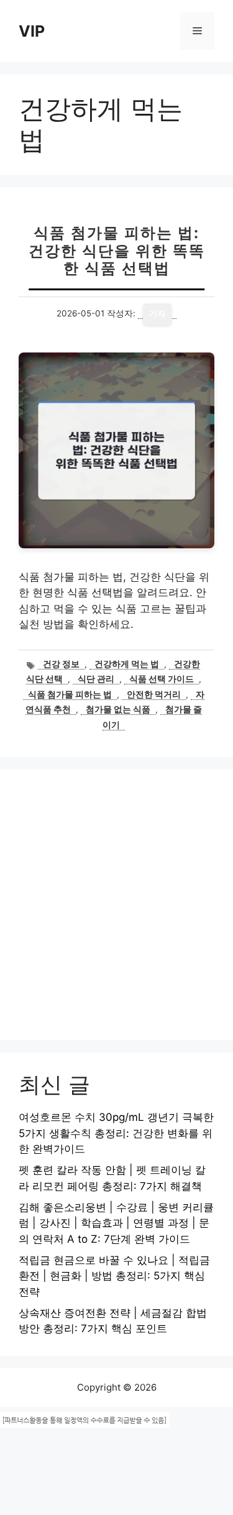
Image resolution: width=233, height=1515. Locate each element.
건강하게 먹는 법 (126, 664)
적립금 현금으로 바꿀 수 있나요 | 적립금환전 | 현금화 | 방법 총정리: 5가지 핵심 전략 (114, 1276)
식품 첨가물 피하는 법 (70, 694)
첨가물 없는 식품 (118, 709)
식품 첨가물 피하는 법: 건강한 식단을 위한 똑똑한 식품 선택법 (117, 251)
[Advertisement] (116, 904)
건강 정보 (61, 664)
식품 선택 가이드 (161, 679)
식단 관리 (96, 679)
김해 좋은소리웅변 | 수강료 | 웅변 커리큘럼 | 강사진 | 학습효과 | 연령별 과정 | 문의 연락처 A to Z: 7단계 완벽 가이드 (116, 1223)
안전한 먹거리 (154, 694)
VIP (32, 31)
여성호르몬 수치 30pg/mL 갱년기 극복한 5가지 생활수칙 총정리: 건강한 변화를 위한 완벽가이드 (116, 1133)
